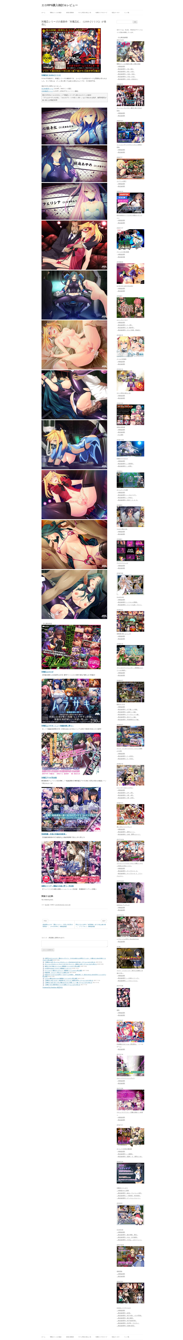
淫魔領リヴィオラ (122, 1188)
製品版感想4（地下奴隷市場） (127, 1320)
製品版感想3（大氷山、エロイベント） (130, 1240)
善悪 (118, 1010)
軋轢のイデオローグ (101, 12)
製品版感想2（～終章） (125, 466)
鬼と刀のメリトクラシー (124, 827)
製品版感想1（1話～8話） (126, 69)
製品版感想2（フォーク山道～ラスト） (130, 605)
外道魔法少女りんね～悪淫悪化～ (127, 1044)
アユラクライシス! (122, 563)
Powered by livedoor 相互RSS (53, 987)
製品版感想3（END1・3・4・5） (128, 500)
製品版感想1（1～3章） (125, 325)
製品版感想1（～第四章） (126, 464)
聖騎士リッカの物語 (55, 12)
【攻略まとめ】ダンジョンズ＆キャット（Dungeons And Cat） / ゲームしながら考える (70, 962)
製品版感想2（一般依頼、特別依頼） (129, 1196)
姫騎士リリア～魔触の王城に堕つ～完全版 (58, 886)
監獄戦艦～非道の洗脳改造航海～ (54, 834)
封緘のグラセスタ (122, 458)
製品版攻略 (121, 257)
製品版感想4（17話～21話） (127, 76)
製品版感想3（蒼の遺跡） (126, 1318)
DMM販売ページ (47, 91)
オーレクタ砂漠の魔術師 (124, 1149)
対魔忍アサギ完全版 (49, 777)
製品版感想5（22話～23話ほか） (128, 79)
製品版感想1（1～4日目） (126, 756)
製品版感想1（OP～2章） (126, 793)
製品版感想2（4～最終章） (126, 327)
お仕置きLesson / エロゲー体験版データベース (58, 968)
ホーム (43, 12)
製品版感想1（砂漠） (124, 1313)
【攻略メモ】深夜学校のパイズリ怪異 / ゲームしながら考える (62, 985)
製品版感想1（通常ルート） (126, 832)
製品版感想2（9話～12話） (126, 71)
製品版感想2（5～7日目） (126, 759)
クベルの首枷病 (121, 359)
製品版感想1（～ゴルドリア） (127, 495)
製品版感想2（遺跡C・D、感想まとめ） (130, 1156)
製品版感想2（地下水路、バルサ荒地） (130, 1315)
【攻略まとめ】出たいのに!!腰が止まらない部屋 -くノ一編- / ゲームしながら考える (68, 982)
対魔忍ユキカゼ (47, 672)
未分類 (47, 905)
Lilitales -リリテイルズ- (124, 1308)
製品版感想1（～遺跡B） (125, 1154)
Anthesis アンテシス (123, 905)
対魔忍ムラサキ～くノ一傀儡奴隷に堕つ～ (58, 725)
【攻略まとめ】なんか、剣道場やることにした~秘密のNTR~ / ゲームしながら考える (69, 980)
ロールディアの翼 (122, 490)
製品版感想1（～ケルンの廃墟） (128, 602)
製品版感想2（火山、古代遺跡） (128, 1237)
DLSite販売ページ (47, 89)
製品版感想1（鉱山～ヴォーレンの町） (130, 1193)
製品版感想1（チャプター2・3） (128, 871)
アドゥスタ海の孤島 (123, 252)
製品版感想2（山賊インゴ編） (127, 712)
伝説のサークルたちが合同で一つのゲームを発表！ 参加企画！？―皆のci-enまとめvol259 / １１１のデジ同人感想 (74, 975)
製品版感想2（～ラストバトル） (128, 981)
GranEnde (120, 1230)
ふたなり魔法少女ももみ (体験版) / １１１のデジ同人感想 (61, 978)
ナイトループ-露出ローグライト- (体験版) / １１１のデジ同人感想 (63, 970)
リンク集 (126, 12)
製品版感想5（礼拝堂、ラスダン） (128, 1323)
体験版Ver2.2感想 (123, 1190)
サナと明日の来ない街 (84, 12)
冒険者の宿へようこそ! (124, 634)
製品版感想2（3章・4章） (126, 795)
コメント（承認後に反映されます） (53, 938)
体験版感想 (121, 66)
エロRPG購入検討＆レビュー (60, 5)
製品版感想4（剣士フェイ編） (127, 717)
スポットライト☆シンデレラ (126, 1078)
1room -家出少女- (122, 529)
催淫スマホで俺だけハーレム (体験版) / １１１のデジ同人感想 (62, 966)
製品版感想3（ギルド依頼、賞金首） (129, 330)
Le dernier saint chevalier (125, 286)
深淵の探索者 (70, 12)
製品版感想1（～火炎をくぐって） (128, 978)
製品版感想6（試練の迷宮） (126, 1326)
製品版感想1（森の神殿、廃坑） (128, 1235)
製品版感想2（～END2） (125, 497)
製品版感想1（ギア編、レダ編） (128, 709)
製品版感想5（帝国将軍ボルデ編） (128, 719)
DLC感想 (120, 435)
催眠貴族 (119, 1271)
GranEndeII (120, 597)
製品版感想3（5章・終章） (126, 798)
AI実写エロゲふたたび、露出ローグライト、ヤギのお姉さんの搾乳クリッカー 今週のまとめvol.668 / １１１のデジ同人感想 (74, 959)
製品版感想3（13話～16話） (127, 74)
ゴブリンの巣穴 (121, 181)
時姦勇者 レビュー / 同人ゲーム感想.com (57, 972)
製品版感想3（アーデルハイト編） (128, 714)
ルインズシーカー (122, 320)
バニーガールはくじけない (125, 788)
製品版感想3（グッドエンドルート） (129, 1198)
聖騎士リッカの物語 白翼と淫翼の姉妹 (128, 64)
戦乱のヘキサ (115, 12)
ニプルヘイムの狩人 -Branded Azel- (128, 939)
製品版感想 (121, 116)
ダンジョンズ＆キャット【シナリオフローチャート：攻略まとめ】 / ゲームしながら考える (71, 964)
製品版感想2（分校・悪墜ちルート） (129, 834)
